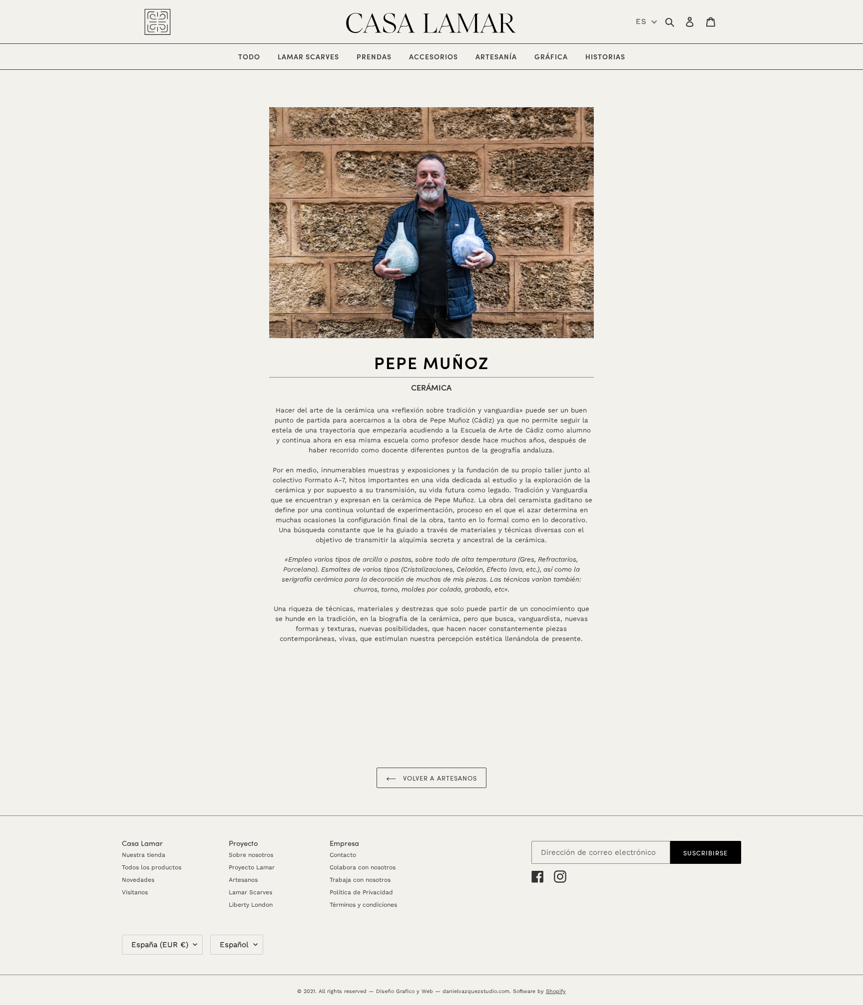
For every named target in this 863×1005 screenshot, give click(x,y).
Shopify (556, 991)
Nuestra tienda (143, 854)
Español (234, 944)
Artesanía (499, 56)
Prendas (378, 56)
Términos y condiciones (363, 904)
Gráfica (554, 56)
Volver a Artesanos (439, 778)
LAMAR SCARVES (312, 56)
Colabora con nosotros (363, 867)
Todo (249, 56)
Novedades (138, 879)
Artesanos (243, 879)
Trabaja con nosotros (360, 879)
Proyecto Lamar (252, 867)
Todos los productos (151, 867)
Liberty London (251, 904)
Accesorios (437, 56)
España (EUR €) (159, 944)
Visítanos (135, 892)
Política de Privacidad (361, 892)
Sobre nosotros (251, 854)
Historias (605, 56)
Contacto (343, 854)
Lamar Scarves (250, 892)
